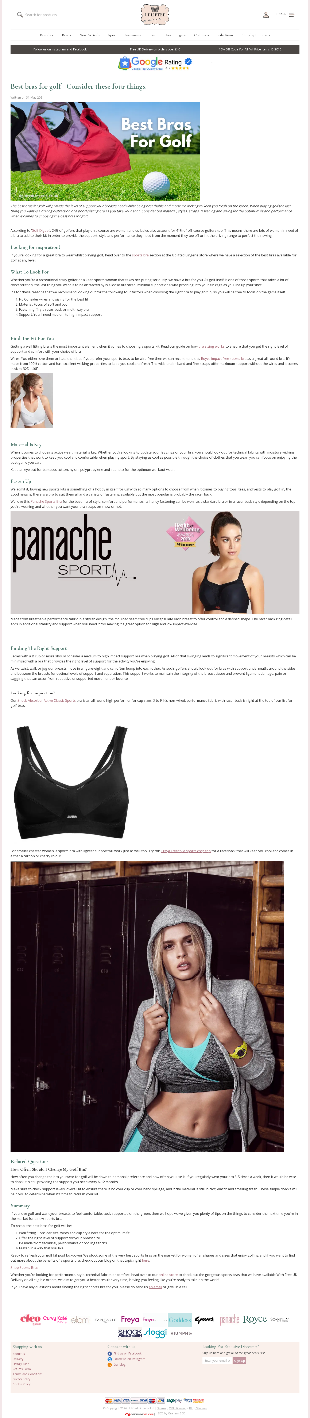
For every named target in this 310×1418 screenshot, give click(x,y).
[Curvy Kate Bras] (55, 1319)
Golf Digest (41, 230)
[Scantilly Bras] (280, 1319)
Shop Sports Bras (25, 1267)
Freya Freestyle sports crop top (186, 851)
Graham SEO (176, 1413)
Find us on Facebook (127, 1353)
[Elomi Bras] (80, 1320)
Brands (45, 35)
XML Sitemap (177, 1408)
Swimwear (133, 35)
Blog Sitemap (198, 1408)
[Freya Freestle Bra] (147, 1006)
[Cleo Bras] (30, 1320)
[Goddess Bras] (180, 1319)
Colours (200, 35)
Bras (65, 35)
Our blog (119, 1364)
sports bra (140, 255)
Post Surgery (176, 35)
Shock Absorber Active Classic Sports (46, 700)
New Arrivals (90, 35)
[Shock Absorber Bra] (73, 778)
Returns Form (22, 1369)
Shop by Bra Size (255, 35)
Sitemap (162, 1408)
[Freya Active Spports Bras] (155, 1319)
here (145, 1260)
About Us (19, 1354)
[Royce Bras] (255, 1320)
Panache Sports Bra (46, 501)
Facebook (80, 49)
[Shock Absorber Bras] (130, 1333)
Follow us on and (60, 49)
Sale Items (225, 35)
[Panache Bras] (230, 1320)
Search (20, 15)
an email (155, 1287)
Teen (154, 35)
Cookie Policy (22, 1384)
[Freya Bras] (130, 1320)
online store (168, 1274)
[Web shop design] (140, 1413)
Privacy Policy (21, 1379)
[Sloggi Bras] (155, 1333)
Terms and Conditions (28, 1374)
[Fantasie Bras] (105, 1320)
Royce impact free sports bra (224, 358)
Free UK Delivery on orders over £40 (155, 49)
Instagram (59, 49)
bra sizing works (211, 346)
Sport (112, 35)
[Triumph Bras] (180, 1332)
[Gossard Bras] (205, 1319)
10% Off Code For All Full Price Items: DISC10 (250, 49)
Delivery (18, 1359)
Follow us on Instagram (129, 1359)
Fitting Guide (21, 1364)
